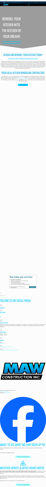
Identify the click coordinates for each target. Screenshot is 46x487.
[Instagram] (1, 310)
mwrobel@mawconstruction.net (6, 346)
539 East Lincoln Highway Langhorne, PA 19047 (9, 350)
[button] (29, 5)
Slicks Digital (7, 392)
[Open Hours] (1, 330)
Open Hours (3, 332)
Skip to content (3, 0)
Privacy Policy (6, 391)
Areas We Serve (4, 323)
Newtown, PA (21, 77)
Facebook (2, 308)
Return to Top (2, 295)
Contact (2, 340)
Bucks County (18, 78)
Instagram (2, 312)
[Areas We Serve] (1, 320)
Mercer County (25, 78)
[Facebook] (1, 305)
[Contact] (1, 338)
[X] (1, 315)
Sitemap (1, 391)
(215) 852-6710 (2, 343)
